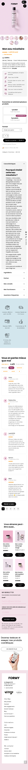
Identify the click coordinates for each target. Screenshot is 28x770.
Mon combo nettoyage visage (18, 546)
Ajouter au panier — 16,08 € (14, 140)
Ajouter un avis (9, 504)
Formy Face (11, 152)
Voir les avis (7, 54)
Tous (11, 367)
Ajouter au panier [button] (8, 555)
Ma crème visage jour (6, 545)
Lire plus (14, 68)
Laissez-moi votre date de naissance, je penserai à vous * (14, 607)
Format (5, 127)
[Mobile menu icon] (3, 4)
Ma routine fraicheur (6, 573)
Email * (4, 597)
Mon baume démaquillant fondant (19, 574)
